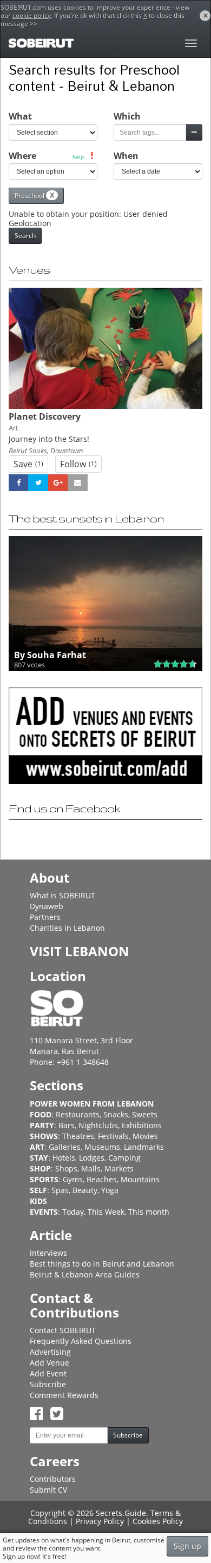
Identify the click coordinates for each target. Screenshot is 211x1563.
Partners (45, 917)
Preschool (34, 195)
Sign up (187, 1546)
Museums (102, 1147)
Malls (91, 1168)
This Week (106, 1212)
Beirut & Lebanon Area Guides (85, 1274)
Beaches (102, 1179)
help (78, 157)
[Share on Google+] (58, 483)
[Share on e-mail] (77, 483)
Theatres (78, 1136)
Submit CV (48, 1490)
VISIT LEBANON (79, 951)
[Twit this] (38, 483)
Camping (124, 1158)
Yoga (109, 1190)
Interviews (48, 1253)
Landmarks (144, 1147)
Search (25, 235)
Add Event (48, 1373)
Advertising (50, 1352)
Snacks (115, 1114)
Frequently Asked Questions (80, 1341)
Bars (66, 1125)
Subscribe (48, 1384)
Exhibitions (142, 1125)
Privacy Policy (100, 1521)
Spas (60, 1190)
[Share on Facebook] (18, 483)
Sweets (144, 1114)
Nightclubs (98, 1125)
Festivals (113, 1136)
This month (148, 1212)
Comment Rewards (64, 1395)
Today (73, 1212)
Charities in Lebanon (67, 928)
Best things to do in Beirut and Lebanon (102, 1264)
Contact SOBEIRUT (63, 1330)
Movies (145, 1136)
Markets (119, 1168)
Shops (66, 1168)
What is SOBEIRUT (62, 895)
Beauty (84, 1190)
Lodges (91, 1158)
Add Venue (49, 1362)
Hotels (63, 1158)
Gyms (73, 1179)
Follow (78, 464)
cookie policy (31, 15)
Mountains (140, 1179)
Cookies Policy (158, 1521)
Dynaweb (46, 906)
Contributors (53, 1479)
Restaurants (78, 1114)
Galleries (65, 1147)
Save (28, 464)
